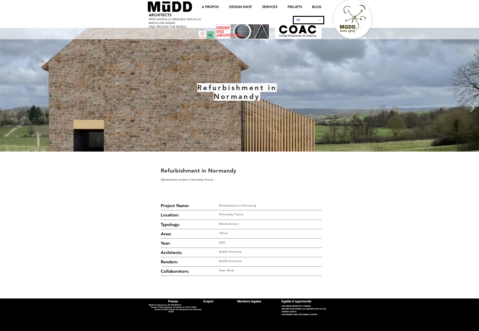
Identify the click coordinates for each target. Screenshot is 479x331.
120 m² (223, 233)
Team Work (226, 270)
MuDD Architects (230, 261)
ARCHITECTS (160, 15)
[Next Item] (472, 108)
